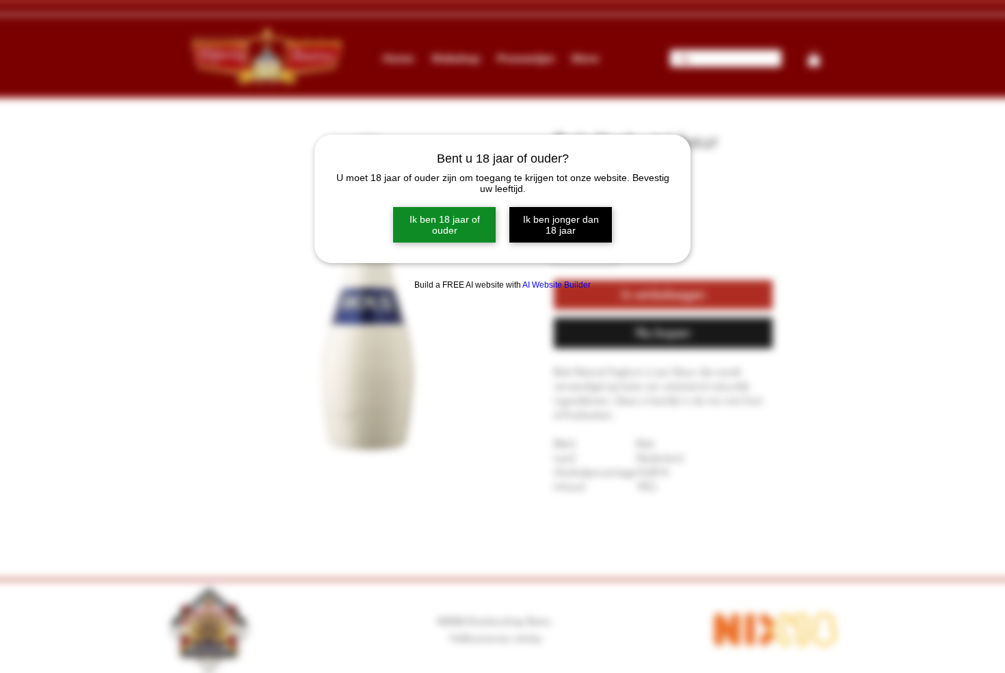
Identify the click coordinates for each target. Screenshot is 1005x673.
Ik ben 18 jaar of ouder (445, 225)
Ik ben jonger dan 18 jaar (561, 225)
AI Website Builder (556, 285)
